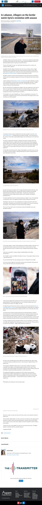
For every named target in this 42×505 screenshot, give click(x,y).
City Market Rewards (27, 497)
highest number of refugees (19, 80)
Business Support (27, 494)
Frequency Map (34, 494)
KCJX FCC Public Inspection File (35, 498)
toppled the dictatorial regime (11, 73)
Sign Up (21, 480)
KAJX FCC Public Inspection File (35, 497)
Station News (17, 494)
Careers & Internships (18, 495)
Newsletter (17, 497)
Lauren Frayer (18, 20)
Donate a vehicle (26, 493)
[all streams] (40, 5)
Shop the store (26, 495)
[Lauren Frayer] (3, 452)
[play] (3, 5)
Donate (37, 1)
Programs (34, 493)
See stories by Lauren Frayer (13, 454)
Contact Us (17, 496)
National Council (26, 496)
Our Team (17, 493)
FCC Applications (35, 495)
